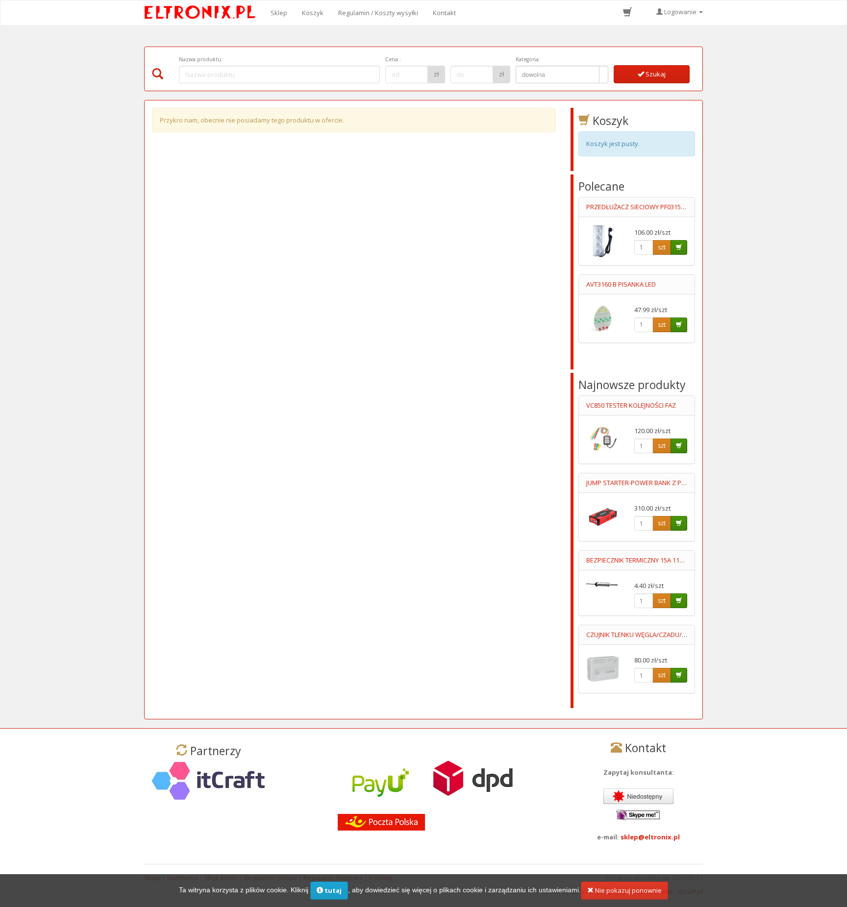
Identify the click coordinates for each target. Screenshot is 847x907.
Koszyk (313, 12)
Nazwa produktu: (201, 59)
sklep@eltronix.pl (650, 837)
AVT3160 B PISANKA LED (621, 284)
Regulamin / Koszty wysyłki (378, 12)
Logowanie (680, 11)
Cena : (393, 59)
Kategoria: (528, 59)
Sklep (279, 12)
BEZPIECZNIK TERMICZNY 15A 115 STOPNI (646, 560)
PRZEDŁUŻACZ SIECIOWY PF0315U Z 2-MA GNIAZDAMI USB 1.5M (678, 206)
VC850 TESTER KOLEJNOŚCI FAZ (631, 405)
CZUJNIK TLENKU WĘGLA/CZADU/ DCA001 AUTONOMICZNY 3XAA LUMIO (689, 634)
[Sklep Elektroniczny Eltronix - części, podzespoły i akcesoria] (203, 12)
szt (662, 247)
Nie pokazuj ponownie (628, 890)
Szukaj (655, 74)
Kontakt (444, 12)
